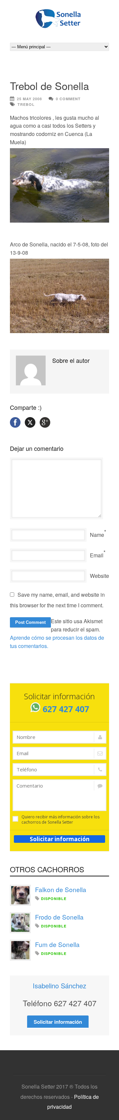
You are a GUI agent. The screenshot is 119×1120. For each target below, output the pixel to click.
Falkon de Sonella (60, 889)
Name (97, 534)
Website (99, 576)
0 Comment (68, 98)
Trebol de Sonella (49, 85)
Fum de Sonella (57, 944)
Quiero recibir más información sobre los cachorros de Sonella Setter (60, 819)
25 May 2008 (29, 98)
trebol (26, 104)
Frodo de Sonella (59, 916)
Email (96, 555)
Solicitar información (60, 839)
